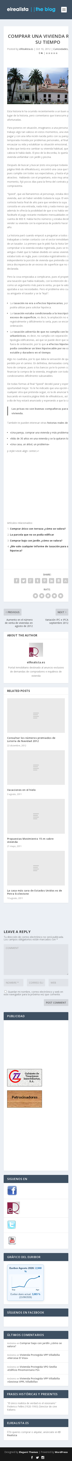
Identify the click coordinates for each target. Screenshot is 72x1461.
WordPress (61, 1452)
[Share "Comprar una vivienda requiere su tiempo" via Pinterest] (44, 580)
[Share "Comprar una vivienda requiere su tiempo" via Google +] (30, 580)
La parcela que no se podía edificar (32, 534)
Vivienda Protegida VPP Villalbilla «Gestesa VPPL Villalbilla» (33, 1380)
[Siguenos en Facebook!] (12, 1194)
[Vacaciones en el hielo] (36, 767)
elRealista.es (26, 49)
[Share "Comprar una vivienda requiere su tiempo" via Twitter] (23, 580)
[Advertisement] (24, 1041)
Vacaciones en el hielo (21, 790)
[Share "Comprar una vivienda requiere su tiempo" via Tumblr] (37, 580)
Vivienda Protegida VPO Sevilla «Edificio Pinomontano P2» (32, 1368)
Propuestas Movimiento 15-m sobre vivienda (30, 840)
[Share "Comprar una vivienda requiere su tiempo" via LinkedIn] (51, 580)
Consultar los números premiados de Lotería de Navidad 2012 (31, 739)
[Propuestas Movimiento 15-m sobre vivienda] (36, 816)
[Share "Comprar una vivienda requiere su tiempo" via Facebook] (16, 580)
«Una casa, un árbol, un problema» (29, 444)
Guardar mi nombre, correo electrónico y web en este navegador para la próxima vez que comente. (33, 993)
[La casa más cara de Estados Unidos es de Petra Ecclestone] (36, 868)
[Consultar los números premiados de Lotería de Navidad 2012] (36, 715)
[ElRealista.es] (13, 1213)
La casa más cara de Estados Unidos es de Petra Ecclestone (34, 892)
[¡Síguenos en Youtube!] (12, 1244)
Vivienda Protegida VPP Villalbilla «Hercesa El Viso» (33, 1356)
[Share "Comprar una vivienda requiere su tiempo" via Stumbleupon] (65, 580)
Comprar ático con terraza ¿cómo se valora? (38, 528)
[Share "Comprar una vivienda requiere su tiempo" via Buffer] (58, 580)
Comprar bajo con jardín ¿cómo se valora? (36, 540)
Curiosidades (60, 49)
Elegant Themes (28, 1452)
